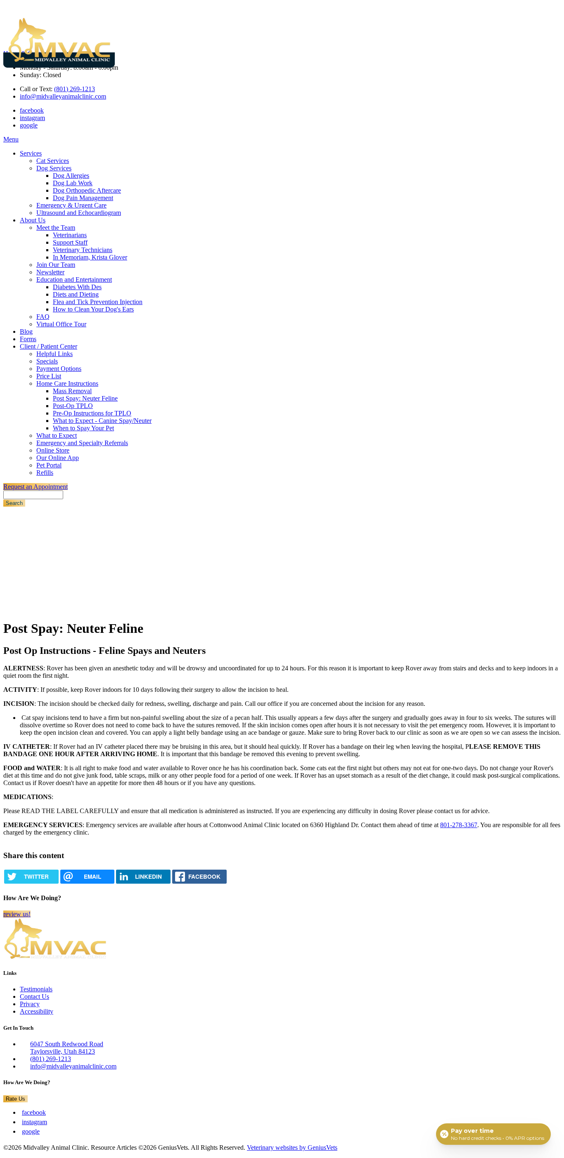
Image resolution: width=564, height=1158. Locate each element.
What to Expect (56, 435)
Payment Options (58, 368)
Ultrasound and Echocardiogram (78, 212)
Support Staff (70, 242)
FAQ (43, 316)
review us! (17, 913)
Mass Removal (72, 390)
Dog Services (53, 168)
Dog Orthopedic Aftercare (87, 190)
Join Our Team (55, 264)
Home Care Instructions (67, 383)
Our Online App (57, 457)
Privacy (30, 1003)
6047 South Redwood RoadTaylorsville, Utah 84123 (66, 1047)
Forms (28, 338)
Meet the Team (55, 227)
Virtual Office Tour (61, 324)
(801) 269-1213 (74, 88)
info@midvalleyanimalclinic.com (63, 96)
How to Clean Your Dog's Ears (93, 309)
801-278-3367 (458, 824)
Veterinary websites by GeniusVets (292, 1147)
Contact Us (34, 996)
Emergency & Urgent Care (71, 205)
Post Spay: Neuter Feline (85, 398)
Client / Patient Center (48, 346)
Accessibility (36, 1011)
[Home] (59, 60)
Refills (44, 472)
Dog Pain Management (83, 197)
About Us (32, 220)
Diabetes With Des (77, 286)
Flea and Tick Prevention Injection (97, 301)
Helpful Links (54, 353)
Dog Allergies (71, 175)
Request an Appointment (35, 486)
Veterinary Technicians (82, 249)
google (29, 125)
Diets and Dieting (76, 294)
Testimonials (36, 989)
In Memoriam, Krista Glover (90, 257)
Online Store (52, 450)
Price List (48, 376)
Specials (47, 361)
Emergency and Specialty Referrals (82, 442)
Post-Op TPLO (73, 405)
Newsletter (50, 272)
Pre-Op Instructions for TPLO (92, 413)
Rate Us (15, 1099)
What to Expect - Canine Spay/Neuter (102, 420)
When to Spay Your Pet (83, 428)
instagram (32, 117)
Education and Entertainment (74, 279)
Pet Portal (49, 465)
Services (31, 153)
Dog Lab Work (72, 182)
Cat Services (52, 160)
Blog (26, 331)
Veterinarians (70, 234)
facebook (32, 110)
